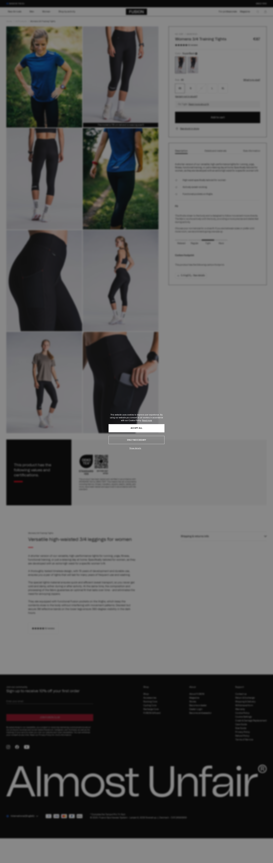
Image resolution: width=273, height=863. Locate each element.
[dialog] (136, 431)
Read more (147, 420)
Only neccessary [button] (136, 440)
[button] (136, 448)
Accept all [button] (137, 428)
